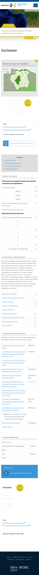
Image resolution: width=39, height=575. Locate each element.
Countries (28, 103)
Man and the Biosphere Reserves (12, 209)
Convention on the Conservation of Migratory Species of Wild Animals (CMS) (13, 363)
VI (17, 245)
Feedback (28, 559)
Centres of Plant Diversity (10, 306)
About (8, 557)
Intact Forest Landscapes (10, 321)
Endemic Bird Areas (8, 309)
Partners (10, 559)
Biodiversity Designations (13, 163)
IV (17, 237)
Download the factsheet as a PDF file (21, 143)
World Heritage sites (8, 187)
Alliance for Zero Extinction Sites (12, 298)
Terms (23, 111)
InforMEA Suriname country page (14, 127)
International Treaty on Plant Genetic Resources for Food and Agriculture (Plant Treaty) (14, 393)
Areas (19, 103)
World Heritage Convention (11, 423)
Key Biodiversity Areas (9, 294)
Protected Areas (10, 160)
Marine (15, 111)
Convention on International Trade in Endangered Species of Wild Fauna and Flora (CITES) (14, 354)
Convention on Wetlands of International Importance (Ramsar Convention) (13, 401)
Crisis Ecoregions (7, 302)
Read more (28, 38)
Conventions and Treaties (13, 166)
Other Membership (11, 169)
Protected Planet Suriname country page (16, 130)
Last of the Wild (7, 325)
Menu (35, 5)
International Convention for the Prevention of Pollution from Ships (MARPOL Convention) (13, 384)
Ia (17, 221)
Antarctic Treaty (7, 427)
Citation (29, 557)
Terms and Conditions (18, 557)
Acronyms (11, 103)
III (17, 233)
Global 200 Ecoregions (9, 313)
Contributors (19, 559)
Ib (17, 225)
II (17, 229)
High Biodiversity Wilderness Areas (13, 317)
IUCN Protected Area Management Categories (17, 217)
